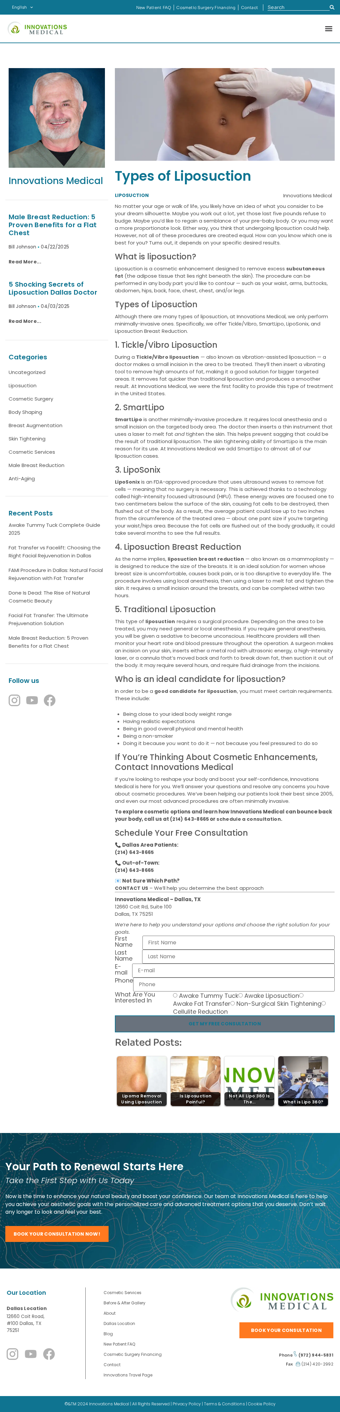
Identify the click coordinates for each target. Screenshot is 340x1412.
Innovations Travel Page (128, 1375)
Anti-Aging (22, 478)
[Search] (332, 7)
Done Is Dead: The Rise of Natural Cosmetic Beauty (49, 596)
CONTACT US (131, 888)
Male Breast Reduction (36, 465)
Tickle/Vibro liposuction (167, 357)
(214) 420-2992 (316, 1364)
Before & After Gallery (124, 1303)
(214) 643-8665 (189, 819)
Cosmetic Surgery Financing (205, 7)
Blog (108, 1334)
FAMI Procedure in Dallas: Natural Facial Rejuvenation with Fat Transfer (56, 574)
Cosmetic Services (32, 451)
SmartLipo (128, 419)
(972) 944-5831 (315, 1355)
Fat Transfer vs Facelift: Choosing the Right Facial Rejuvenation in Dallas (55, 551)
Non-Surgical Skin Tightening (278, 1004)
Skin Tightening (27, 438)
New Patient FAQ (153, 7)
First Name (123, 942)
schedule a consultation (248, 819)
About (110, 1313)
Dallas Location (27, 1308)
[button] (329, 29)
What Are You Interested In (135, 997)
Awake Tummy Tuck (208, 996)
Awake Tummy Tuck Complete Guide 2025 (54, 528)
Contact (249, 7)
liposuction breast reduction (206, 559)
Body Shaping (25, 412)
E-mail (121, 970)
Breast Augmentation (35, 425)
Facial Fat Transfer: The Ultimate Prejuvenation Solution (48, 619)
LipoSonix (127, 482)
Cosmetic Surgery (31, 398)
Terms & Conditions (224, 1404)
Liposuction (23, 385)
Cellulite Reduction (200, 1012)
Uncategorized (27, 372)
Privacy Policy (187, 1404)
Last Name (123, 956)
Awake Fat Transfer (201, 1004)
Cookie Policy (262, 1404)
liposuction (160, 621)
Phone (124, 981)
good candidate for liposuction (195, 691)
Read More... (25, 261)
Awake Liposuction (271, 996)
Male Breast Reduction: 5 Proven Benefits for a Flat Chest (48, 641)
